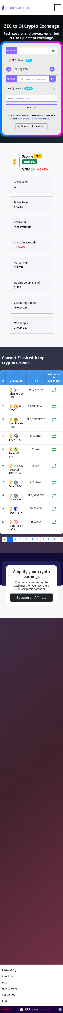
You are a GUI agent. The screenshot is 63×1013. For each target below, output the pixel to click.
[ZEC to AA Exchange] (54, 466)
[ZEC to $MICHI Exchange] (54, 390)
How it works (9, 988)
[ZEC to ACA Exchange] (54, 523)
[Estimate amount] (52, 79)
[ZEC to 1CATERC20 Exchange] (54, 420)
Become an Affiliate (31, 598)
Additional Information (30, 126)
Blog (4, 1000)
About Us (7, 976)
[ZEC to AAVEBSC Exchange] (54, 496)
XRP (23, 1009)
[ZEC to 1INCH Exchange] (54, 437)
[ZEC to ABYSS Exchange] (54, 509)
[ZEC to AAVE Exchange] (54, 483)
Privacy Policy (37, 119)
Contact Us (8, 994)
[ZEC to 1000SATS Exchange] (54, 407)
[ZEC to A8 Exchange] (54, 450)
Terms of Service (24, 119)
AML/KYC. (50, 119)
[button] (17, 69)
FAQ (4, 982)
